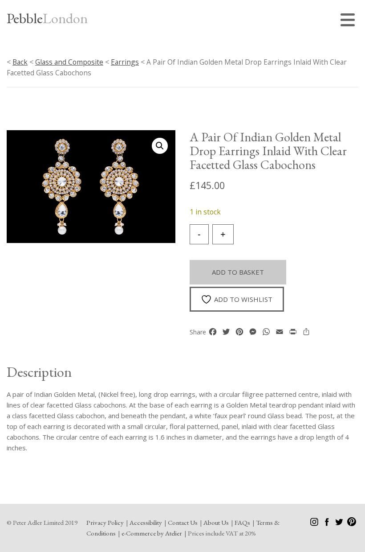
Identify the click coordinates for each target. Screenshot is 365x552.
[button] (160, 146)
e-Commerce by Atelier (152, 533)
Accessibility (146, 522)
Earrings (125, 62)
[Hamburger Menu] (349, 21)
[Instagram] (315, 523)
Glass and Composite (69, 62)
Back (20, 62)
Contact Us (183, 522)
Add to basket (238, 272)
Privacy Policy (105, 522)
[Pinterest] (351, 523)
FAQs (242, 522)
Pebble (47, 18)
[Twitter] (340, 523)
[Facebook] (327, 523)
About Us (216, 522)
